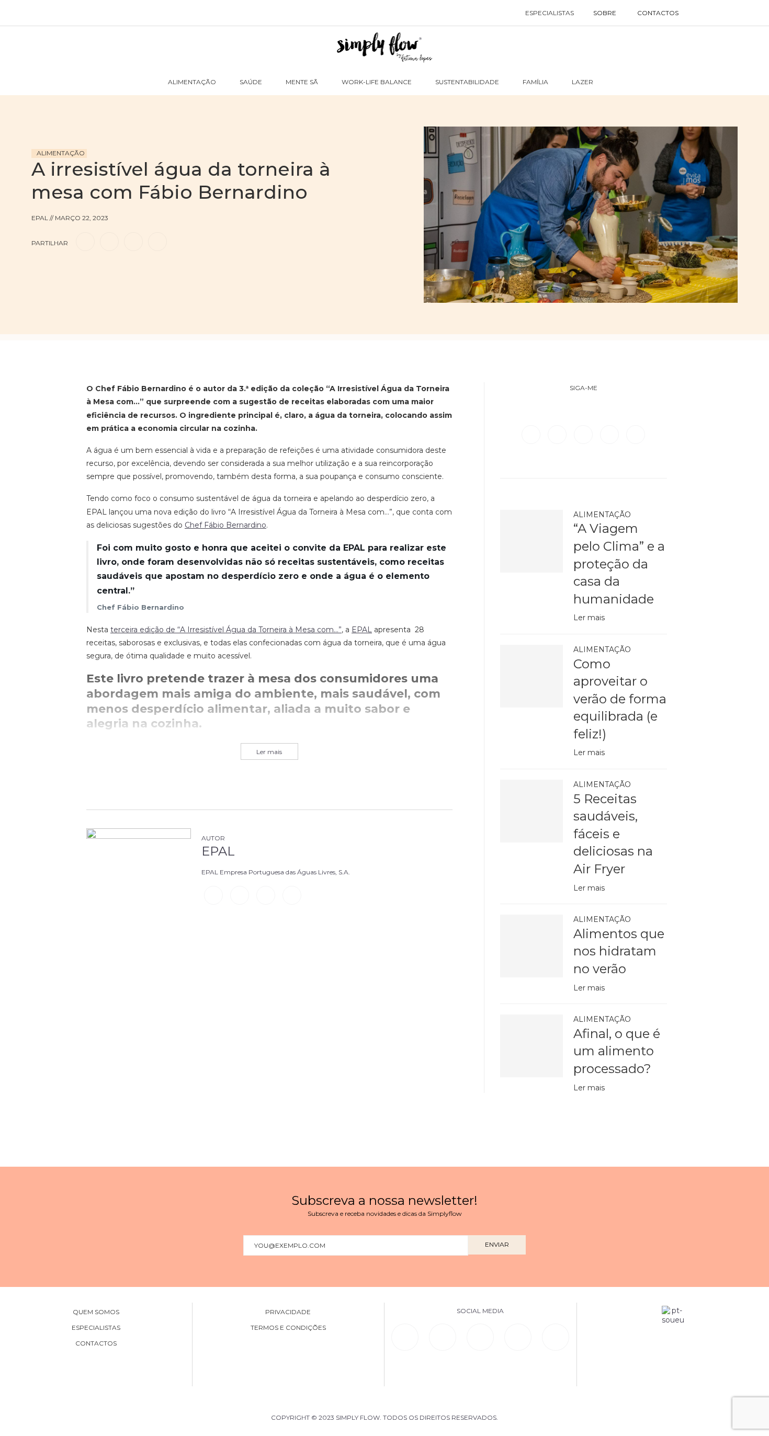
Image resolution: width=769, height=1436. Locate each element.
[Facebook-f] (442, 1337)
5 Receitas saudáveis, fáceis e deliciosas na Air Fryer (613, 833)
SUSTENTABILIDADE (467, 82)
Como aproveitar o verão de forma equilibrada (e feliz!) (619, 699)
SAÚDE (251, 82)
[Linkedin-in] (405, 1337)
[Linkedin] (610, 434)
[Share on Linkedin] (133, 241)
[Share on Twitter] (109, 241)
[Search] (700, 13)
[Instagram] (584, 434)
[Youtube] (636, 434)
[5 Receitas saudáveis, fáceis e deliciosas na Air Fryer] (531, 811)
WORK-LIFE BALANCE (377, 82)
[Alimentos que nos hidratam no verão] (531, 946)
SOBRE (604, 13)
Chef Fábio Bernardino (225, 525)
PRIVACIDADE (288, 1312)
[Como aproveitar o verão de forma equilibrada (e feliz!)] (531, 676)
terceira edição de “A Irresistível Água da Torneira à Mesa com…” (226, 629)
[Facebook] (532, 434)
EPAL (362, 629)
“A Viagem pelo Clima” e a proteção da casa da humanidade (619, 563)
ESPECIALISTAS (549, 13)
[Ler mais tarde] (40, 271)
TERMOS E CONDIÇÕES (288, 1328)
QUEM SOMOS (96, 1312)
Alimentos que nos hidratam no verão (618, 951)
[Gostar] (59, 271)
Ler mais (589, 617)
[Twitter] (558, 434)
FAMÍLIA (535, 82)
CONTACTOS (657, 13)
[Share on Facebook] (85, 241)
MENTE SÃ (302, 82)
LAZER (582, 82)
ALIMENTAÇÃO (192, 82)
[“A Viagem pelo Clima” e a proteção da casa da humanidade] (531, 541)
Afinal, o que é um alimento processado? (616, 1051)
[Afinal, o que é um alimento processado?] (531, 1046)
